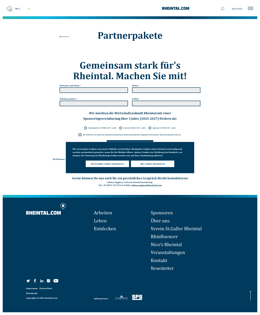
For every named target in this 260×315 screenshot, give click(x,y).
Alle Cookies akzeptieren (152, 163)
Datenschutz (45, 288)
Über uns (160, 220)
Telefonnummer (68, 99)
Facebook (35, 281)
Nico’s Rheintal (166, 244)
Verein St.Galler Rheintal (176, 228)
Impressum (32, 288)
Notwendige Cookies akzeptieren (107, 163)
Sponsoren (162, 212)
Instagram (48, 281)
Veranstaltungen (168, 252)
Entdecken (105, 228)
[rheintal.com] (175, 9)
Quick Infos (237, 8)
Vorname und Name (70, 85)
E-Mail (135, 99)
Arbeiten (103, 212)
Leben (100, 220)
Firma (135, 85)
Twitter (28, 281)
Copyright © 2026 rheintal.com (41, 298)
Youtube (56, 281)
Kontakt (159, 260)
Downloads (31, 293)
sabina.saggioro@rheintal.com (146, 185)
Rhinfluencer (164, 236)
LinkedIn (42, 281)
